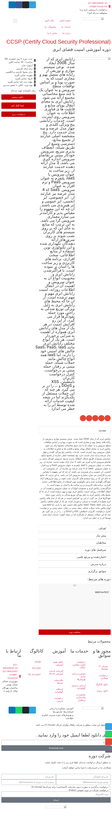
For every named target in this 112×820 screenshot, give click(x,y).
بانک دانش (49, 20)
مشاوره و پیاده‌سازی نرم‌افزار (81, 697)
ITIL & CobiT (34, 674)
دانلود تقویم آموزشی (58, 663)
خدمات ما (66, 26)
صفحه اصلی (65, 20)
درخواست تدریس (58, 699)
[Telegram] (32, 4)
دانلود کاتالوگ (102, 684)
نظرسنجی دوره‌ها (58, 681)
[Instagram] (25, 4)
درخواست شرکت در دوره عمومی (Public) (88, 790)
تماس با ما (52, 33)
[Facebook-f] (18, 4)
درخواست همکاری (103, 676)
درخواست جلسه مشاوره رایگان (79, 664)
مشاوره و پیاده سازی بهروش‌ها (79, 676)
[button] (15, 21)
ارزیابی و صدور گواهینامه (79, 687)
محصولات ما (50, 26)
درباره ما (67, 33)
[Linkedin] (12, 4)
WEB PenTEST (102, 592)
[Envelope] (108, 741)
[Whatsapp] (18, 710)
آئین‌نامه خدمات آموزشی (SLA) (56, 672)
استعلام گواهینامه (59, 690)
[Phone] (108, 749)
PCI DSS (36, 668)
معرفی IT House (103, 667)
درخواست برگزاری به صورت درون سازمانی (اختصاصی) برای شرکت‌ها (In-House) (69, 786)
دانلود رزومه (102, 690)
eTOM (38, 661)
